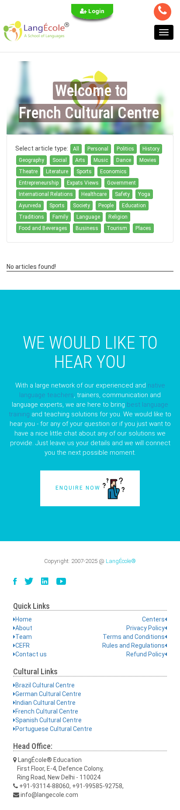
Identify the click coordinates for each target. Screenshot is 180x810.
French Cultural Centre (46, 711)
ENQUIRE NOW (79, 488)
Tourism (117, 228)
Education (134, 205)
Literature (57, 171)
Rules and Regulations (133, 645)
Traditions (31, 217)
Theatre (28, 171)
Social (59, 160)
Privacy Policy (145, 628)
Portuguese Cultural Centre (53, 728)
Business (87, 228)
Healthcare (94, 194)
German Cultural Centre (48, 693)
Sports (84, 171)
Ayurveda (30, 205)
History (150, 149)
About (23, 628)
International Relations (46, 194)
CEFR (22, 645)
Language (88, 217)
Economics (113, 171)
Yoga (144, 194)
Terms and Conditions (134, 636)
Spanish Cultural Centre (48, 720)
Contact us (31, 654)
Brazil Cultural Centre (45, 685)
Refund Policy (145, 654)
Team (23, 636)
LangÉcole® (121, 561)
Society (81, 205)
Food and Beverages (43, 228)
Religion (118, 217)
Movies (147, 160)
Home (23, 619)
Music (100, 160)
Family (60, 217)
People (106, 205)
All (76, 149)
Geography (31, 160)
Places (143, 228)
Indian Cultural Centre (45, 702)
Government (121, 183)
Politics (125, 149)
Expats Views (83, 183)
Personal (97, 149)
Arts (80, 160)
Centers (153, 619)
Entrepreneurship (39, 183)
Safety (122, 194)
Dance (123, 160)
